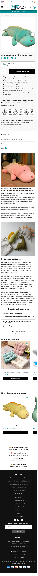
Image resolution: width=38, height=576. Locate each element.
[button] (32, 34)
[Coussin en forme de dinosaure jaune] (15, 409)
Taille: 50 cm (10, 63)
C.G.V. (24, 478)
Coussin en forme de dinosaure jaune (14, 426)
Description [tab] (5, 135)
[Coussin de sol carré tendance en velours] (15, 355)
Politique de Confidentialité (18, 487)
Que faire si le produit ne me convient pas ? (16, 326)
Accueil (3, 15)
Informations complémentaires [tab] (11, 139)
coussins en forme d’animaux (9, 215)
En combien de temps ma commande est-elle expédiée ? (16, 317)
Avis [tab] (3, 148)
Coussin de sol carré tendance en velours (15, 372)
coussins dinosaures (26, 213)
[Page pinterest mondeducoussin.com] (22, 520)
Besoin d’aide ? (7, 2)
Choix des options (15, 378)
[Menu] (4, 7)
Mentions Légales (15, 478)
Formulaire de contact (19, 552)
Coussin (8, 15)
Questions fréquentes (18, 507)
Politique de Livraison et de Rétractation (18, 481)
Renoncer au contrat (18, 555)
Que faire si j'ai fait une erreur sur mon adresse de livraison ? (17, 322)
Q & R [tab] (3, 144)
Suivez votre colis (28, 2)
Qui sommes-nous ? (18, 504)
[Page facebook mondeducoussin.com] (15, 520)
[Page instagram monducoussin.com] (18, 520)
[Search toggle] (30, 7)
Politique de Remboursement (18, 484)
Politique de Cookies (18, 490)
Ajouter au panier (22, 71)
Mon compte (18, 497)
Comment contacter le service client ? (14, 313)
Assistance (18, 510)
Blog (18, 513)
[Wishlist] (27, 343)
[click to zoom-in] (19, 34)
